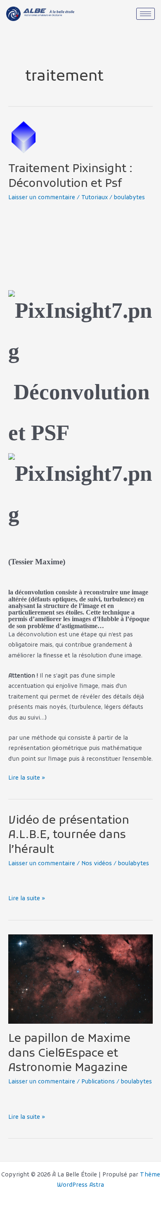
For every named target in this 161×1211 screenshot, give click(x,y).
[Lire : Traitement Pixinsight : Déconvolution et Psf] (24, 137)
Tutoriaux (94, 197)
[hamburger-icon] (145, 14)
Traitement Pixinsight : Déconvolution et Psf (70, 176)
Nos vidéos (96, 863)
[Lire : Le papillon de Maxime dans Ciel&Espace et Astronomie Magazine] (80, 979)
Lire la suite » (26, 777)
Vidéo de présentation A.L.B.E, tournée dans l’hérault (68, 835)
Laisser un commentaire (41, 197)
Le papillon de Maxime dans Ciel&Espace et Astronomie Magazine (69, 1054)
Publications (98, 1081)
